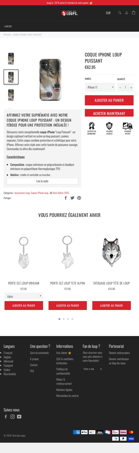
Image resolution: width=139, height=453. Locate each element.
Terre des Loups (18, 435)
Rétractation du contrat (67, 395)
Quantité (121, 79)
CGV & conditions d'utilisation (64, 361)
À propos (34, 359)
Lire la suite (42, 181)
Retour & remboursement (64, 381)
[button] (59, 319)
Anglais (7, 357)
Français (8, 352)
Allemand (8, 361)
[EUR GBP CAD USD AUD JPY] (109, 13)
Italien (7, 369)
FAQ (32, 371)
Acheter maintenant (109, 113)
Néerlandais (10, 374)
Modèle (88, 78)
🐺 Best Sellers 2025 (59, 193)
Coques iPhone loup (39, 193)
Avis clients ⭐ (63, 353)
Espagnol (8, 365)
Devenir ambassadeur (119, 353)
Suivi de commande (39, 353)
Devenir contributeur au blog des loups (119, 361)
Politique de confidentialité (63, 371)
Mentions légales (64, 389)
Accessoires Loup (22, 193)
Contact (33, 365)
